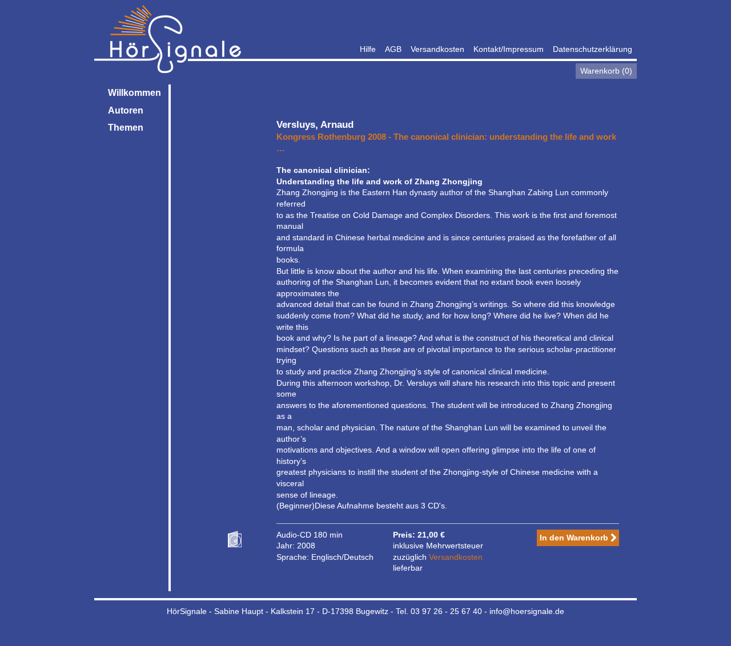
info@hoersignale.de (526, 611)
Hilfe (368, 49)
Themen (125, 127)
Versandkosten (437, 49)
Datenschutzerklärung (592, 49)
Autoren (125, 110)
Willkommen (134, 93)
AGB (393, 49)
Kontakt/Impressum (508, 49)
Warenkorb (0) (606, 70)
